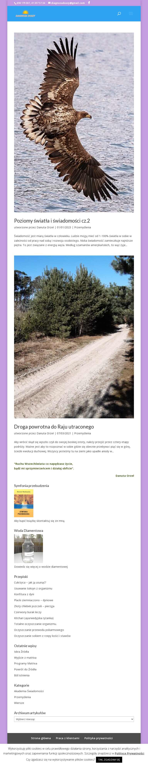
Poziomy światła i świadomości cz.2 (52, 221)
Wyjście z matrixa (25, 657)
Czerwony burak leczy (27, 612)
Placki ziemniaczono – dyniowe (33, 600)
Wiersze (19, 703)
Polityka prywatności (98, 738)
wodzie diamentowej (54, 566)
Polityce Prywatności (129, 753)
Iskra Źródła (21, 651)
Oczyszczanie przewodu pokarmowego (39, 630)
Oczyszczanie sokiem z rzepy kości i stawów (42, 636)
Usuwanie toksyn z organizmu (33, 588)
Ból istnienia (21, 675)
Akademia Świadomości (29, 691)
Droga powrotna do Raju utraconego (54, 427)
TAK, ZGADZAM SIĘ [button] (109, 759)
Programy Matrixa (25, 663)
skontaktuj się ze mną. (50, 521)
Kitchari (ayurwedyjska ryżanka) (34, 618)
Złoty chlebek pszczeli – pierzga (34, 606)
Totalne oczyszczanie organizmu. (35, 624)
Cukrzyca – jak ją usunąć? (30, 582)
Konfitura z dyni (24, 594)
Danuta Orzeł (45, 227)
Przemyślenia (82, 227)
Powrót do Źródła (25, 669)
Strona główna (41, 738)
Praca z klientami (67, 738)
